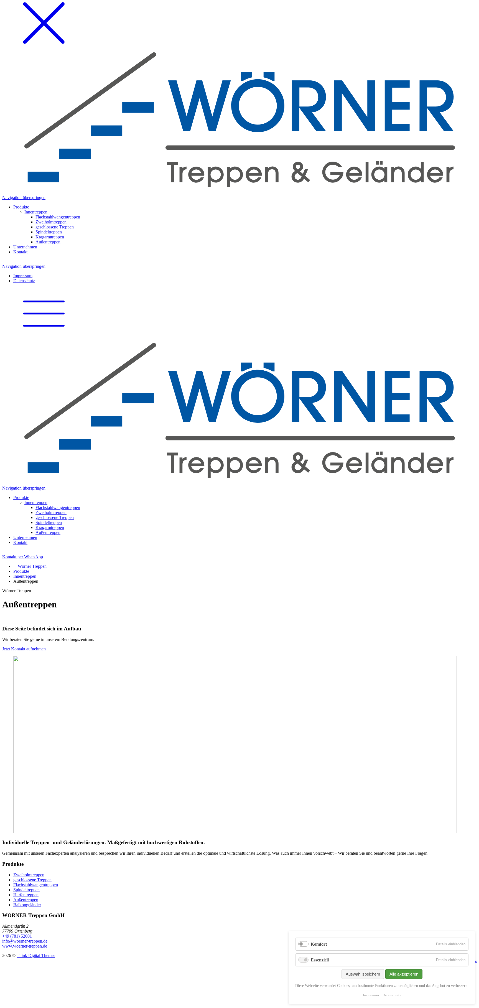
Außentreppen (25, 899)
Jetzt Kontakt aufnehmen (24, 648)
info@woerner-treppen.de (24, 941)
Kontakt (22, 556)
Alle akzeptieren (403, 974)
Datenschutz (392, 995)
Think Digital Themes (36, 955)
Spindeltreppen (26, 889)
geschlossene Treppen (32, 879)
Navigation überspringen (23, 197)
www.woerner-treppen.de (24, 946)
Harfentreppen (26, 894)
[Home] (239, 410)
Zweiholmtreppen (28, 874)
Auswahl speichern (363, 974)
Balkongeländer (27, 904)
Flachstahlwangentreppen (35, 884)
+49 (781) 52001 (17, 936)
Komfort (319, 944)
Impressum (371, 995)
